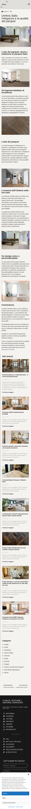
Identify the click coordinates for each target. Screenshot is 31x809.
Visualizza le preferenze (9, 803)
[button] (28, 774)
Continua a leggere (8, 392)
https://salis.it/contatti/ (8, 349)
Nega (4, 798)
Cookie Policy (11, 806)
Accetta (5, 793)
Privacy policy (19, 806)
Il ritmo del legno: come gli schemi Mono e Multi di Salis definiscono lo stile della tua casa (15, 583)
